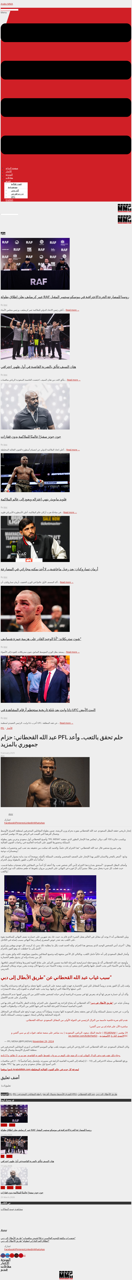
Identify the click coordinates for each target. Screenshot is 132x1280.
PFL (2, 728)
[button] (66, 87)
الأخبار (9, 171)
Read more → (72, 309)
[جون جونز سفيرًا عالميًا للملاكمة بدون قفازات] (14, 1184)
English (9, 200)
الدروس (15, 190)
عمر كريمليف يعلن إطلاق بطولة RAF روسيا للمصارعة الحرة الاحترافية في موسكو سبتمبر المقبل (65, 297)
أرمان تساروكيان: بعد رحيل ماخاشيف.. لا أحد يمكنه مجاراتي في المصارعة (49, 569)
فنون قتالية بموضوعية (15, 185)
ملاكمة (4, 1125)
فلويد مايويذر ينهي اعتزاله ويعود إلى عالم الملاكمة (33, 499)
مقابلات (9, 177)
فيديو (8, 180)
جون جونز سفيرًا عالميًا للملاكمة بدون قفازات (31, 436)
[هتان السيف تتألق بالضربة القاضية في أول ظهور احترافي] (14, 1153)
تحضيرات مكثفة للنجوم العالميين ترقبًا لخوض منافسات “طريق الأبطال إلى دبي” (38, 1238)
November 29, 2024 (43, 1041)
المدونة (9, 174)
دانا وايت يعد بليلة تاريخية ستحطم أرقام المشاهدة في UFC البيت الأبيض (48, 710)
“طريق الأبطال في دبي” (101, 1002)
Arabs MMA (7, 3)
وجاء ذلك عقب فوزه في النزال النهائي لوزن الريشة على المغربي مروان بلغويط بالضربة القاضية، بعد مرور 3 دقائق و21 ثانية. (61, 1055)
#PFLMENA (110, 1032)
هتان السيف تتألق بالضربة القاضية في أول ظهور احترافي (38, 367)
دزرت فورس (17, 193)
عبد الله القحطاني (86, 1094)
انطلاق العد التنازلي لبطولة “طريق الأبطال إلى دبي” (25, 1241)
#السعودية (105, 1035)
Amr (5, 304)
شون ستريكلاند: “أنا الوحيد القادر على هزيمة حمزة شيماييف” (41, 639)
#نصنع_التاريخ (117, 1035)
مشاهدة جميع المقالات (12, 1209)
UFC (13, 196)
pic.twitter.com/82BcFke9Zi (82, 1035)
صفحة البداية (12, 168)
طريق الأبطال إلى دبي (106, 1094)
